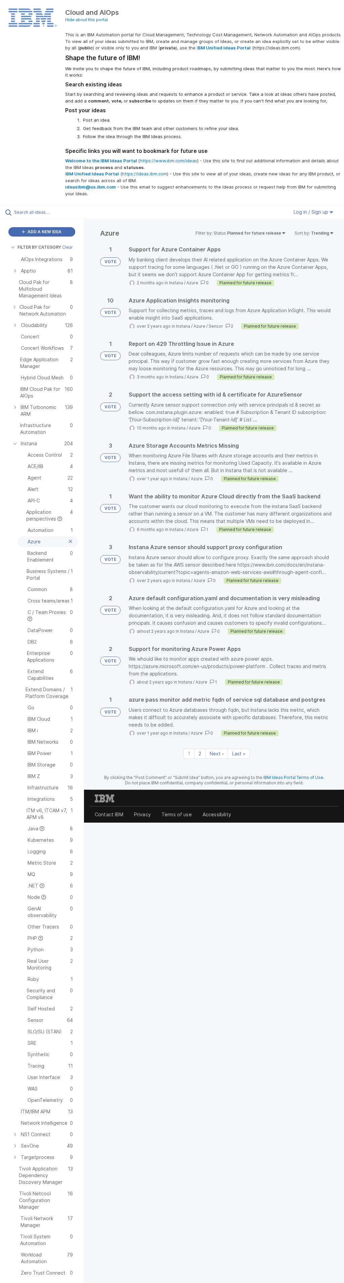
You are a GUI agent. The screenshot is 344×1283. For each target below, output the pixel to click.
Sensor (216, 326)
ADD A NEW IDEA (44, 231)
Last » (239, 753)
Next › (217, 753)
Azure (192, 282)
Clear (67, 247)
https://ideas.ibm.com (144, 173)
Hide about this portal (86, 19)
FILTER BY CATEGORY (39, 247)
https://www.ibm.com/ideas (168, 160)
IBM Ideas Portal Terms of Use (293, 777)
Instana (176, 282)
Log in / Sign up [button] (312, 212)
